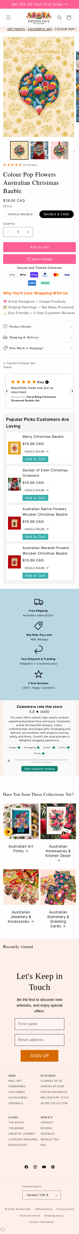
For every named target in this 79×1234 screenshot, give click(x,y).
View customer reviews (39, 768)
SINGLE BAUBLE (22, 215)
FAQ (43, 1144)
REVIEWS (46, 1128)
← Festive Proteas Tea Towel (19, 365)
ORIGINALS (15, 1103)
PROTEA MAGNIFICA (54, 1092)
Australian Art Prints (20, 848)
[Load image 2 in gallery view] (39, 150)
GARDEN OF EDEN (52, 1086)
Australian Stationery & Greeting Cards (58, 919)
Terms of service (30, 1215)
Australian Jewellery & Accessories (19, 916)
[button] (8, 17)
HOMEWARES (17, 1086)
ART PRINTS (16, 29)
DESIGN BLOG (17, 1144)
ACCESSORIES (18, 1097)
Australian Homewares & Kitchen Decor (58, 851)
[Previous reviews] (6, 391)
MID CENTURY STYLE (55, 1097)
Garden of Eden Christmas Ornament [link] (45, 473)
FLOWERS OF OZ (52, 1080)
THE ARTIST (16, 1122)
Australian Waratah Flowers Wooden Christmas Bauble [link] (46, 550)
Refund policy (44, 1209)
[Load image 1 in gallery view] (19, 150)
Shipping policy (54, 1215)
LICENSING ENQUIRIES (23, 1139)
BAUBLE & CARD (56, 214)
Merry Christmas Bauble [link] (43, 436)
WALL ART (15, 1080)
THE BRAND (16, 1128)
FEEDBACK (48, 1133)
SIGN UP (39, 1055)
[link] (14, 448)
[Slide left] (4, 151)
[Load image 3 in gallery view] (59, 150)
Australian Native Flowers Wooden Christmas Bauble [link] (45, 511)
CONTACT (47, 1122)
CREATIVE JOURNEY (21, 1133)
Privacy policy (65, 1209)
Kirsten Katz (23, 1209)
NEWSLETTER (50, 1139)
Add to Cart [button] (35, 459)
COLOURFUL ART (40, 29)
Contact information (41, 1221)
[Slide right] (74, 151)
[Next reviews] (72, 391)
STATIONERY (16, 1092)
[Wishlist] (2, 1229)
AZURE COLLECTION (54, 1103)
